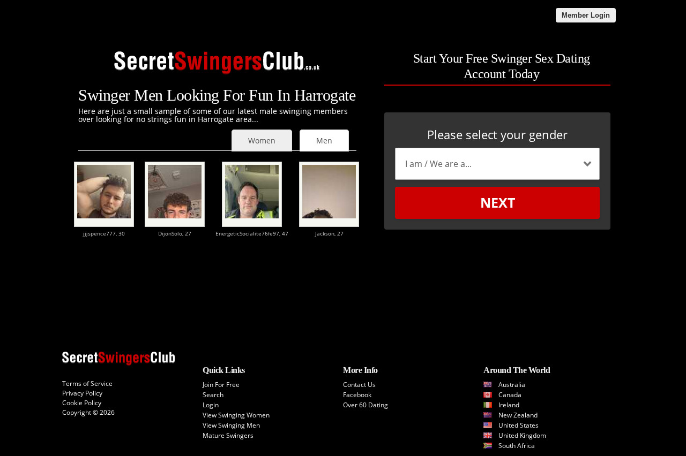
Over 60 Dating (365, 404)
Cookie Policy (81, 402)
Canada (509, 394)
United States (518, 425)
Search (213, 394)
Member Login (586, 15)
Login (211, 404)
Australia (511, 384)
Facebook (357, 394)
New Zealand (518, 415)
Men (324, 140)
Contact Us (359, 384)
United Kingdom (522, 435)
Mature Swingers (228, 435)
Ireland (508, 404)
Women (261, 140)
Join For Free (221, 384)
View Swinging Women (236, 415)
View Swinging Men (231, 425)
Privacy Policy (82, 393)
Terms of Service (87, 383)
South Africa (516, 445)
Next (497, 202)
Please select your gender (497, 134)
